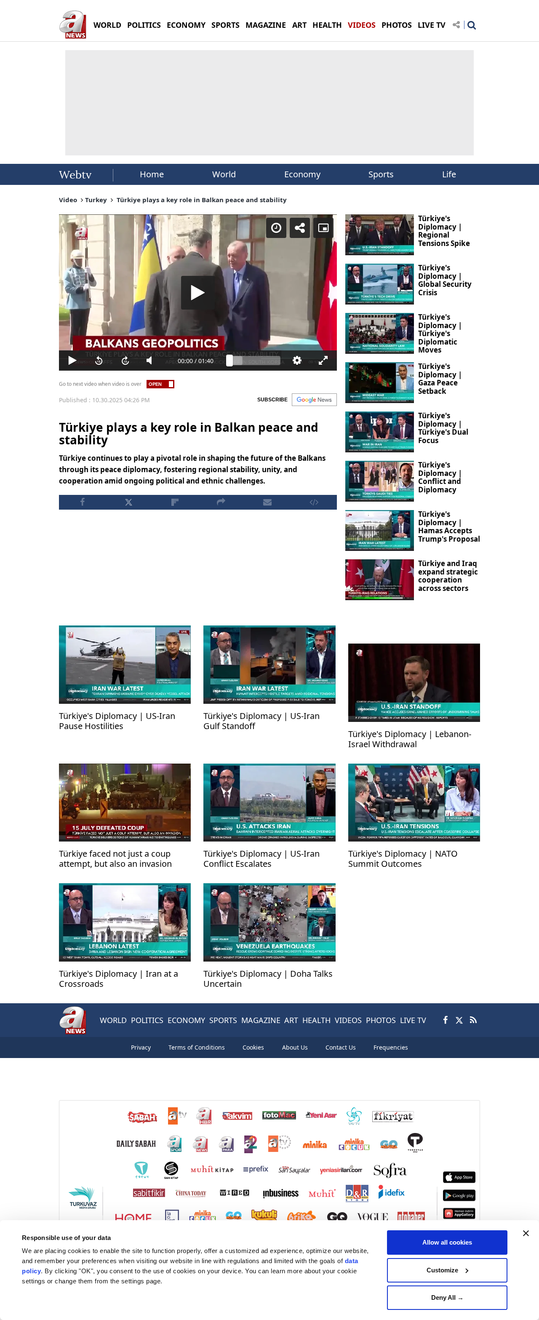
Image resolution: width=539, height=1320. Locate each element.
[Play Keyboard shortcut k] (72, 360)
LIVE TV (432, 25)
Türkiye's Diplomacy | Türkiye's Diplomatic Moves (440, 333)
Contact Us (341, 1047)
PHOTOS (397, 25)
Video (68, 199)
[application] (198, 292)
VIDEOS (362, 25)
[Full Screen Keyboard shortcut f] (323, 360)
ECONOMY (186, 25)
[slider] (255, 360)
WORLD (107, 25)
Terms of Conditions (196, 1047)
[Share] (300, 228)
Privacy (141, 1047)
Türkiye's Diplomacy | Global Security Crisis (445, 280)
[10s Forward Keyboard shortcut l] (125, 360)
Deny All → (447, 1297)
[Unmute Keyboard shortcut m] (152, 360)
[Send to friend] (267, 502)
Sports (381, 174)
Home (152, 174)
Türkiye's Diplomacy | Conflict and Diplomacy (440, 477)
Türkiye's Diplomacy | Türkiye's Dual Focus (443, 428)
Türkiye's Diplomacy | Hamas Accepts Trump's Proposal (449, 526)
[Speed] (276, 228)
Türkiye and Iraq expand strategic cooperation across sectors (448, 575)
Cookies (253, 1047)
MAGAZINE (265, 25)
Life (449, 174)
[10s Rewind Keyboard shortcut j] (98, 360)
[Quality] (297, 360)
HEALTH (327, 25)
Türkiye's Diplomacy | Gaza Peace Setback (440, 378)
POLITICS (144, 25)
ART (299, 25)
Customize (442, 1270)
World (224, 174)
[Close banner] (526, 1233)
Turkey (96, 199)
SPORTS (225, 25)
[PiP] (323, 228)
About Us (295, 1047)
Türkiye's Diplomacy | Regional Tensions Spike (444, 231)
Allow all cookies (447, 1242)
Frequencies (391, 1047)
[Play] (198, 293)
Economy (302, 174)
